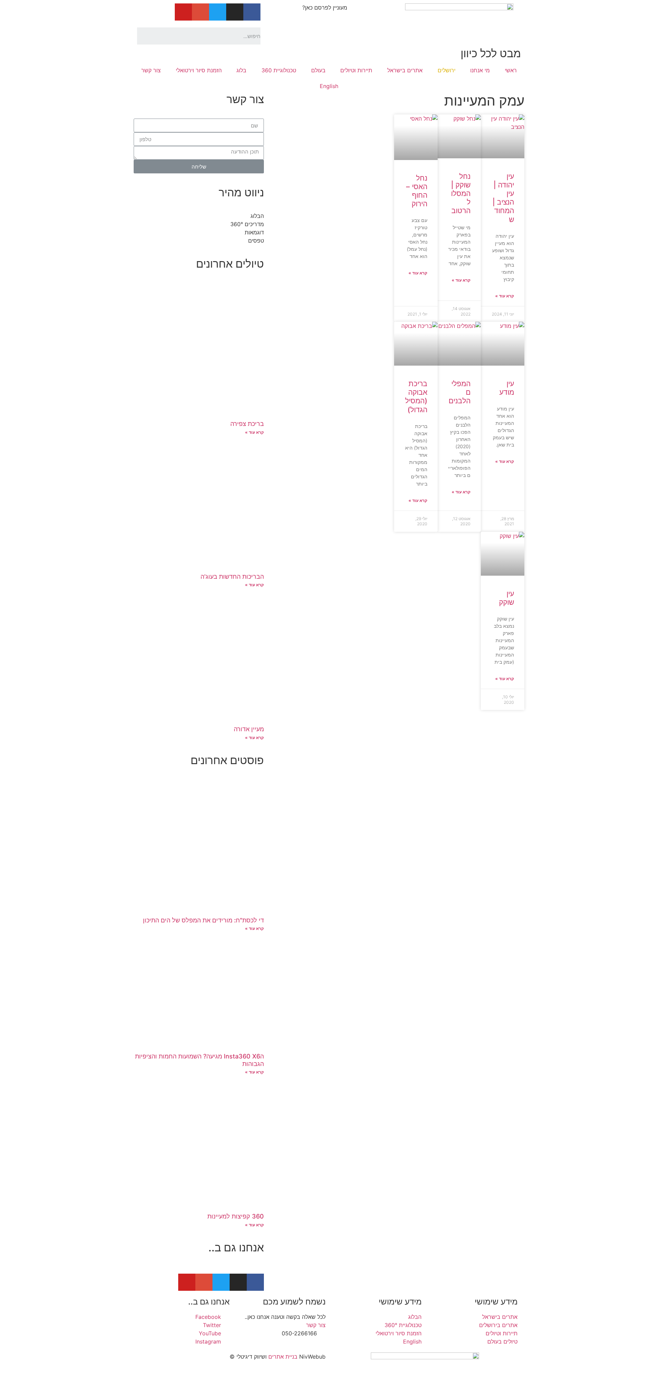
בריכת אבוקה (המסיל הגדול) (416, 396)
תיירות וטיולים (356, 70)
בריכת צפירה (247, 423)
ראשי (511, 70)
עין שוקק (506, 597)
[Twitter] (217, 12)
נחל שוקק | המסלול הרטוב (461, 193)
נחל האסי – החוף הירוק (416, 191)
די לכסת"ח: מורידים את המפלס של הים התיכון (203, 920)
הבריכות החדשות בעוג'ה (232, 576)
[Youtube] (183, 12)
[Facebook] (251, 12)
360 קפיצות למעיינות (235, 1216)
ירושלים (446, 70)
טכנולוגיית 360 (278, 70)
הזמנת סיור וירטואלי (199, 70)
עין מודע (506, 387)
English (329, 86)
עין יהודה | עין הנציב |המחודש (503, 198)
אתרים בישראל (405, 70)
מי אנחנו (480, 70)
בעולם (318, 70)
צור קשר (151, 70)
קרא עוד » (504, 295)
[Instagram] (234, 12)
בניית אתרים (282, 1356)
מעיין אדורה (249, 729)
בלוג (241, 70)
